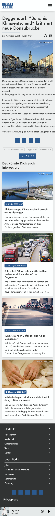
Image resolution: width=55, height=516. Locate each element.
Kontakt (8, 452)
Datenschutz (10, 478)
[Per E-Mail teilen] (37, 140)
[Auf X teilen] (24, 140)
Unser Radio (12, 459)
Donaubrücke (45, 149)
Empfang (9, 483)
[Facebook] (20, 492)
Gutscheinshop (11, 443)
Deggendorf (32, 149)
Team (7, 448)
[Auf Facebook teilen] (17, 140)
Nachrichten (10, 434)
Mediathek (9, 439)
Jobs (6, 465)
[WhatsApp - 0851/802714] (41, 492)
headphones (45, 36)
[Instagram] (27, 492)
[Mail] (14, 492)
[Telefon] (34, 492)
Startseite (10, 429)
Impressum (9, 474)
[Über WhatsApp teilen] (31, 140)
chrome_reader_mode (50, 36)
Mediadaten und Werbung (17, 469)
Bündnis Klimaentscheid (14, 149)
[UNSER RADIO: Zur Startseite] (24, 5)
